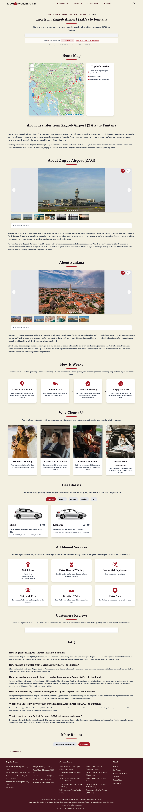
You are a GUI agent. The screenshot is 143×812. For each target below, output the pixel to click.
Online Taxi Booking (53, 14)
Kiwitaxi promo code (120, 773)
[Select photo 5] (61, 217)
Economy (50, 499)
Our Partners (93, 4)
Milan (10, 787)
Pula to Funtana (14, 751)
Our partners (92, 45)
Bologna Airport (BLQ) (42, 766)
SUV (94, 499)
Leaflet (69, 114)
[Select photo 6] (73, 217)
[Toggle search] (134, 3)
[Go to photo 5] (73, 210)
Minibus (84, 499)
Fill (128, 171)
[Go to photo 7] (77, 210)
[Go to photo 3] (69, 210)
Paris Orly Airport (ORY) (43, 782)
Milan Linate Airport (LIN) (43, 776)
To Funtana (84, 744)
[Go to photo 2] (67, 210)
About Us (78, 4)
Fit (123, 171)
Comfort (62, 499)
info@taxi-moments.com (74, 805)
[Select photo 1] (16, 217)
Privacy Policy (117, 783)
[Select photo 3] (39, 217)
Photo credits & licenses (22, 225)
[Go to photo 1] (65, 210)
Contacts (107, 4)
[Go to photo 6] (75, 210)
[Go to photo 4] (71, 210)
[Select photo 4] (50, 217)
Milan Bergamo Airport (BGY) (18, 772)
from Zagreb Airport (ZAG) (78, 14)
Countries (61, 4)
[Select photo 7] (84, 217)
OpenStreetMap (78, 114)
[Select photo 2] (28, 217)
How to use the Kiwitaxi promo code (87, 40)
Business (73, 499)
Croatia (64, 14)
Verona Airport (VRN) (42, 779)
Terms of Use (117, 780)
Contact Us (116, 777)
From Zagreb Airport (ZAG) (65, 744)
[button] (80, 79)
